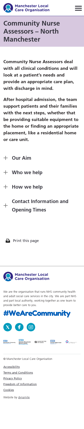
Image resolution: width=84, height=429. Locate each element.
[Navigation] (78, 8)
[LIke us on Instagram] (31, 326)
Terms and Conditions (18, 372)
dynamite (24, 397)
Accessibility (11, 367)
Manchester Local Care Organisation (28, 8)
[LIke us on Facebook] (19, 326)
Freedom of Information (20, 384)
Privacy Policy (12, 378)
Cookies (8, 390)
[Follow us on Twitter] (8, 326)
